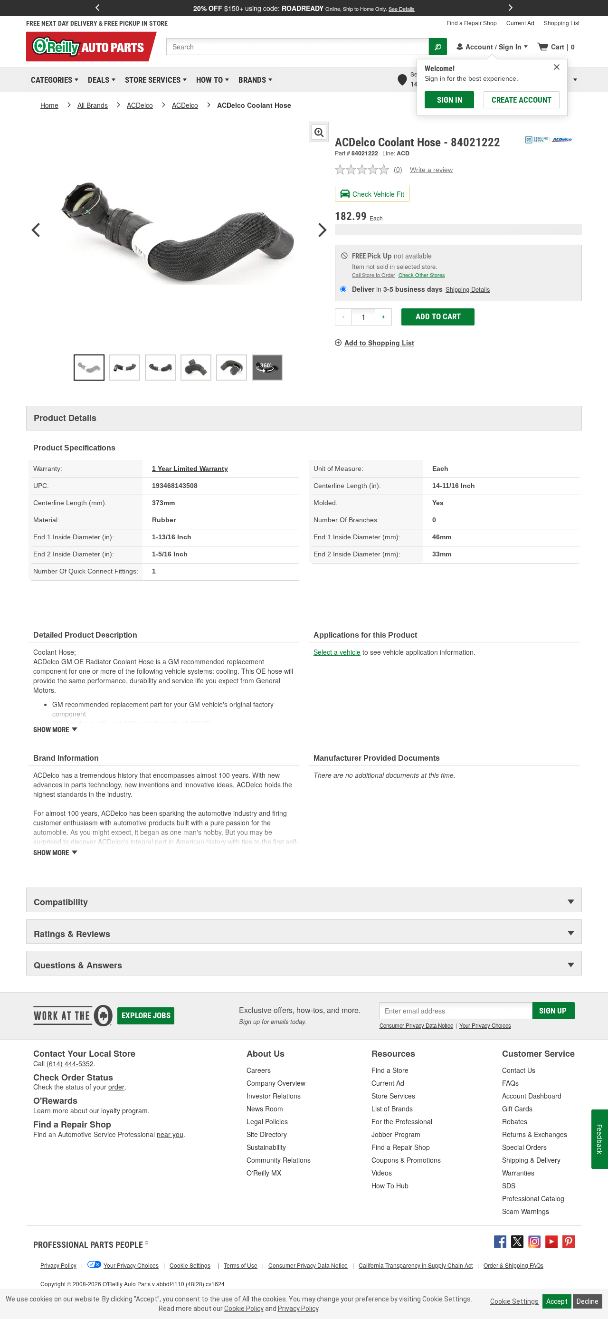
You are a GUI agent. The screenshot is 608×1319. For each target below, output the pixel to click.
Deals (97, 80)
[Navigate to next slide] (510, 8)
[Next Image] (322, 231)
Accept (557, 1301)
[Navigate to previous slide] (97, 8)
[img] (557, 67)
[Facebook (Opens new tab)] (500, 1240)
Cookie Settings (514, 1301)
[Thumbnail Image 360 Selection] (267, 367)
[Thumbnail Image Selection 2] (124, 367)
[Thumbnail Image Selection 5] (231, 367)
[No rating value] (364, 169)
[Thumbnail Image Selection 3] (160, 367)
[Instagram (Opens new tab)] (534, 1240)
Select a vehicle (337, 652)
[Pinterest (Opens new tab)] (568, 1240)
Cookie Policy (244, 1308)
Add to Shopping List (379, 342)
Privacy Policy (298, 1308)
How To (207, 80)
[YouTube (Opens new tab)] (551, 1240)
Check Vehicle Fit (378, 194)
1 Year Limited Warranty (190, 468)
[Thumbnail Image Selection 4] (195, 367)
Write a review (431, 169)
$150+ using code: (304, 8)
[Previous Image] (35, 231)
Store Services (151, 80)
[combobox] (297, 46)
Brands (250, 80)
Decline (587, 1301)
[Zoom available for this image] (318, 132)
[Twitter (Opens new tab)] (517, 1240)
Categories (50, 80)
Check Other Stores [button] (422, 274)
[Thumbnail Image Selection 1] (89, 367)
